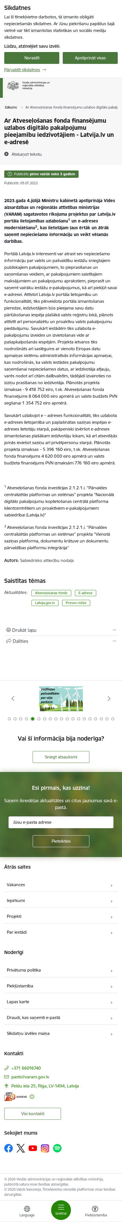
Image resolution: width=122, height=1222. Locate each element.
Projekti (14, 916)
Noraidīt (31, 57)
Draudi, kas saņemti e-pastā (33, 1017)
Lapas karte (18, 1001)
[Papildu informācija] (32, 1097)
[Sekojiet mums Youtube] (33, 1148)
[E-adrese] (15, 1096)
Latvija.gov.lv (45, 603)
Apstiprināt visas (90, 57)
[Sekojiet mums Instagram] (45, 1148)
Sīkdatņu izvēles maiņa (28, 1033)
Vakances (16, 884)
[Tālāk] (108, 698)
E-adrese (85, 593)
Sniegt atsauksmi (61, 757)
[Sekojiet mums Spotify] (57, 1148)
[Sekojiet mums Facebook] (8, 1148)
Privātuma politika (24, 970)
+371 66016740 (26, 1068)
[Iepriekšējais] (13, 698)
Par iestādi (17, 932)
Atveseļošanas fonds (51, 593)
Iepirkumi (16, 900)
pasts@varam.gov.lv (30, 1077)
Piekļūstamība (20, 986)
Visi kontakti (32, 1113)
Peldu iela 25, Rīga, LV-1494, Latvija (45, 1086)
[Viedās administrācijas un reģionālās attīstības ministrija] (49, 90)
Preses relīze (76, 603)
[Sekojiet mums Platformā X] (20, 1148)
